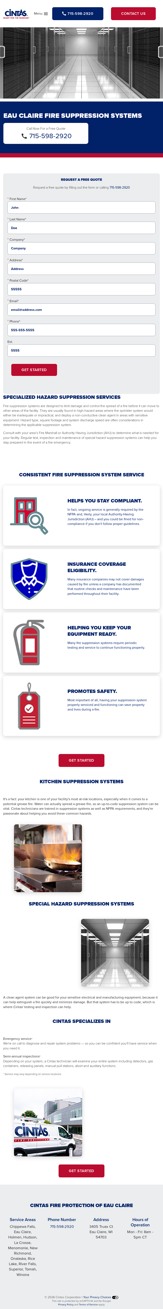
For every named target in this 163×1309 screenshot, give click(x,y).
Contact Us (133, 13)
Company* (17, 239)
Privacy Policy (66, 1304)
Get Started (34, 370)
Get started (81, 760)
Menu (41, 14)
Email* (14, 301)
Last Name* (18, 219)
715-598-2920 (50, 136)
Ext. (10, 341)
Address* (16, 260)
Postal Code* (19, 280)
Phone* (15, 321)
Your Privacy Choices (97, 1297)
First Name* (18, 198)
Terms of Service (88, 1304)
